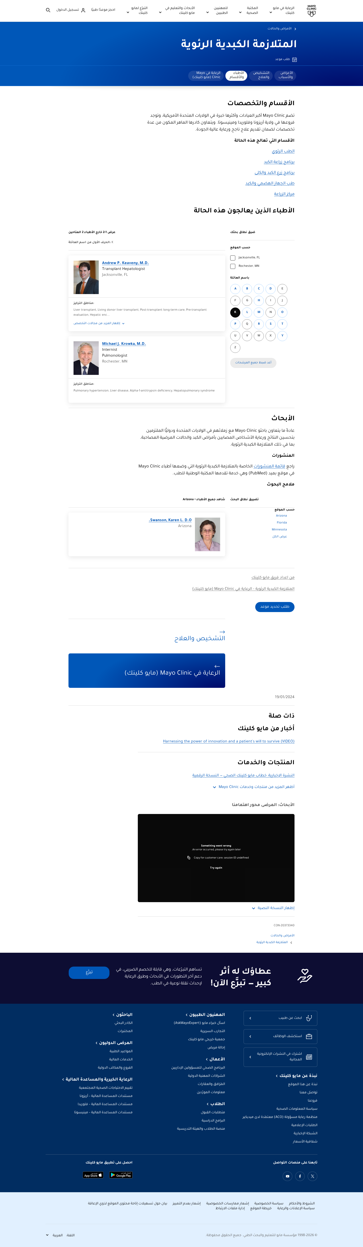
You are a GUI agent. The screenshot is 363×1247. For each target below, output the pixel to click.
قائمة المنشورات (269, 467)
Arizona (281, 516)
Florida (282, 523)
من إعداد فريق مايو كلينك (273, 578)
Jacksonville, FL (249, 258)
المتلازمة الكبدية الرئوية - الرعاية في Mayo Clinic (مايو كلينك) (243, 589)
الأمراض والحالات (280, 29)
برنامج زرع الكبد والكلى (275, 173)
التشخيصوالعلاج (261, 75)
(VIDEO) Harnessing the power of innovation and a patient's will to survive (229, 742)
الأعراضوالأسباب (286, 75)
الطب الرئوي (283, 151)
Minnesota (279, 530)
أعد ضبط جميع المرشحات (253, 363)
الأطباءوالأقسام (237, 75)
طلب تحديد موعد (274, 607)
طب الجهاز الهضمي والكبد (270, 184)
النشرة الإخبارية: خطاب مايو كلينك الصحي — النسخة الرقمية (243, 776)
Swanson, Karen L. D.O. (170, 520)
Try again (216, 868)
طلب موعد (282, 59)
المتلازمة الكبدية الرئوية (239, 45)
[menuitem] (285, 75)
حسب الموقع (240, 248)
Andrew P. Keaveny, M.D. (125, 263)
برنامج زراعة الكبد (279, 162)
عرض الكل (279, 537)
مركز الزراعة (284, 194)
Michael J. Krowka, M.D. (124, 344)
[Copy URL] (188, 858)
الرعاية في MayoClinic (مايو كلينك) (206, 75)
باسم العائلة (239, 278)
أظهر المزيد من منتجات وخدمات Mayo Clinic (257, 787)
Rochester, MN (249, 266)
